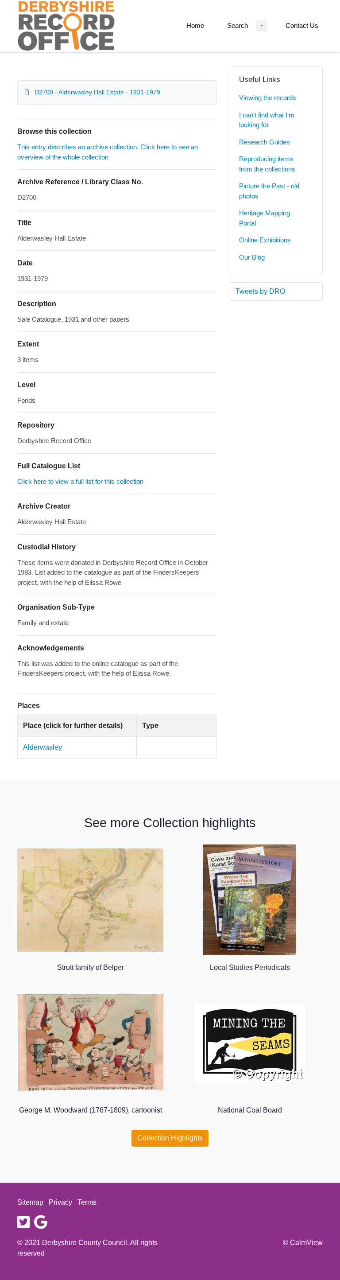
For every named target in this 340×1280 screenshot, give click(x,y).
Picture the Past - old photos (269, 191)
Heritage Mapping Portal (264, 218)
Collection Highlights (170, 1138)
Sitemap (30, 1202)
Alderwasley (42, 747)
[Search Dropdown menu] (261, 25)
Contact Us (302, 25)
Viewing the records (267, 97)
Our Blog (252, 257)
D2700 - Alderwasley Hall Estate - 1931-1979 (97, 92)
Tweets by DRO (260, 291)
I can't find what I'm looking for (266, 120)
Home (195, 25)
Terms (87, 1202)
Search (237, 25)
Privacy (60, 1202)
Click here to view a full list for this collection (80, 481)
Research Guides (264, 142)
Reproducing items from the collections (267, 164)
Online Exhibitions (265, 240)
